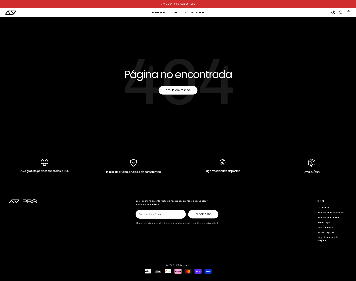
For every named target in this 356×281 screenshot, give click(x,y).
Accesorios (193, 12)
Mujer (173, 12)
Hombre (157, 12)
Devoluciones (325, 227)
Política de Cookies (328, 217)
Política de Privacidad (330, 212)
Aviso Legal (324, 222)
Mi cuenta (323, 207)
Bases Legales (325, 232)
